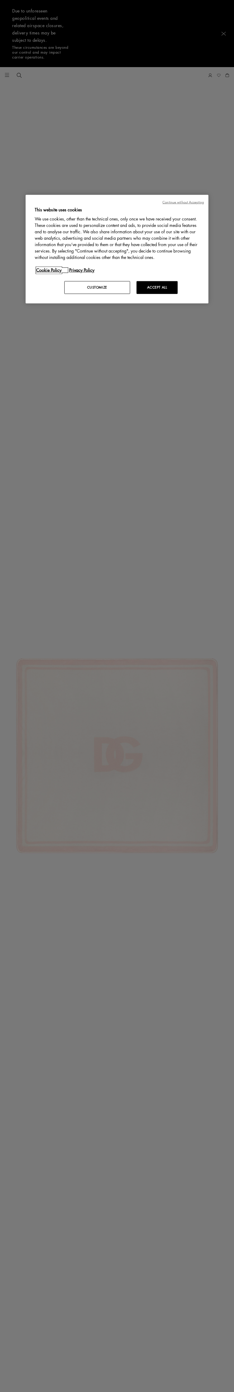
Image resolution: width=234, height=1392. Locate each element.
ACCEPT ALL (157, 287)
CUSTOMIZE (97, 287)
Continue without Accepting (183, 202)
